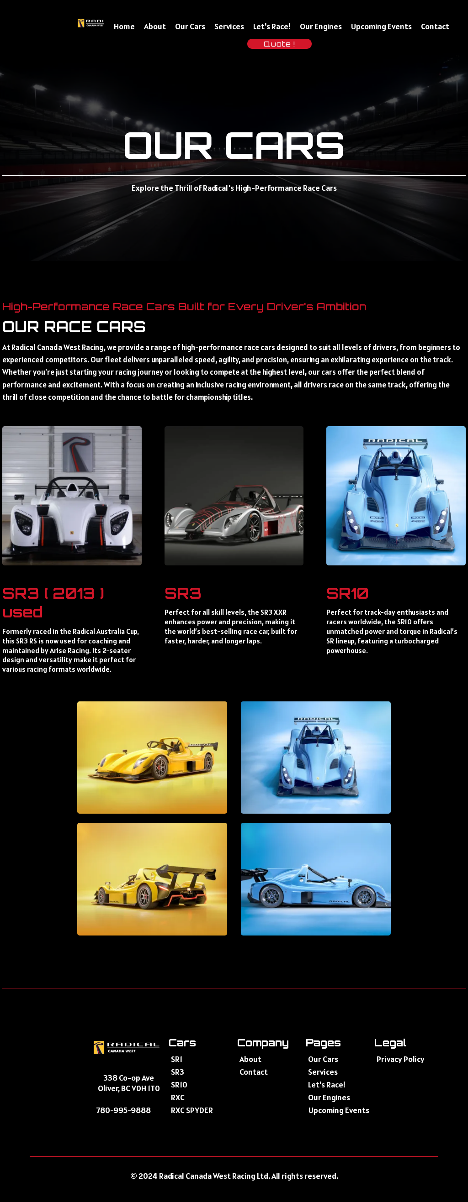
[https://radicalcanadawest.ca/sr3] (234, 495)
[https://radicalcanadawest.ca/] (98, 22)
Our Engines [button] (321, 26)
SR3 (183, 593)
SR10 (347, 593)
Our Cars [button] (190, 26)
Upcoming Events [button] (381, 26)
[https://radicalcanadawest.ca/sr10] (396, 495)
